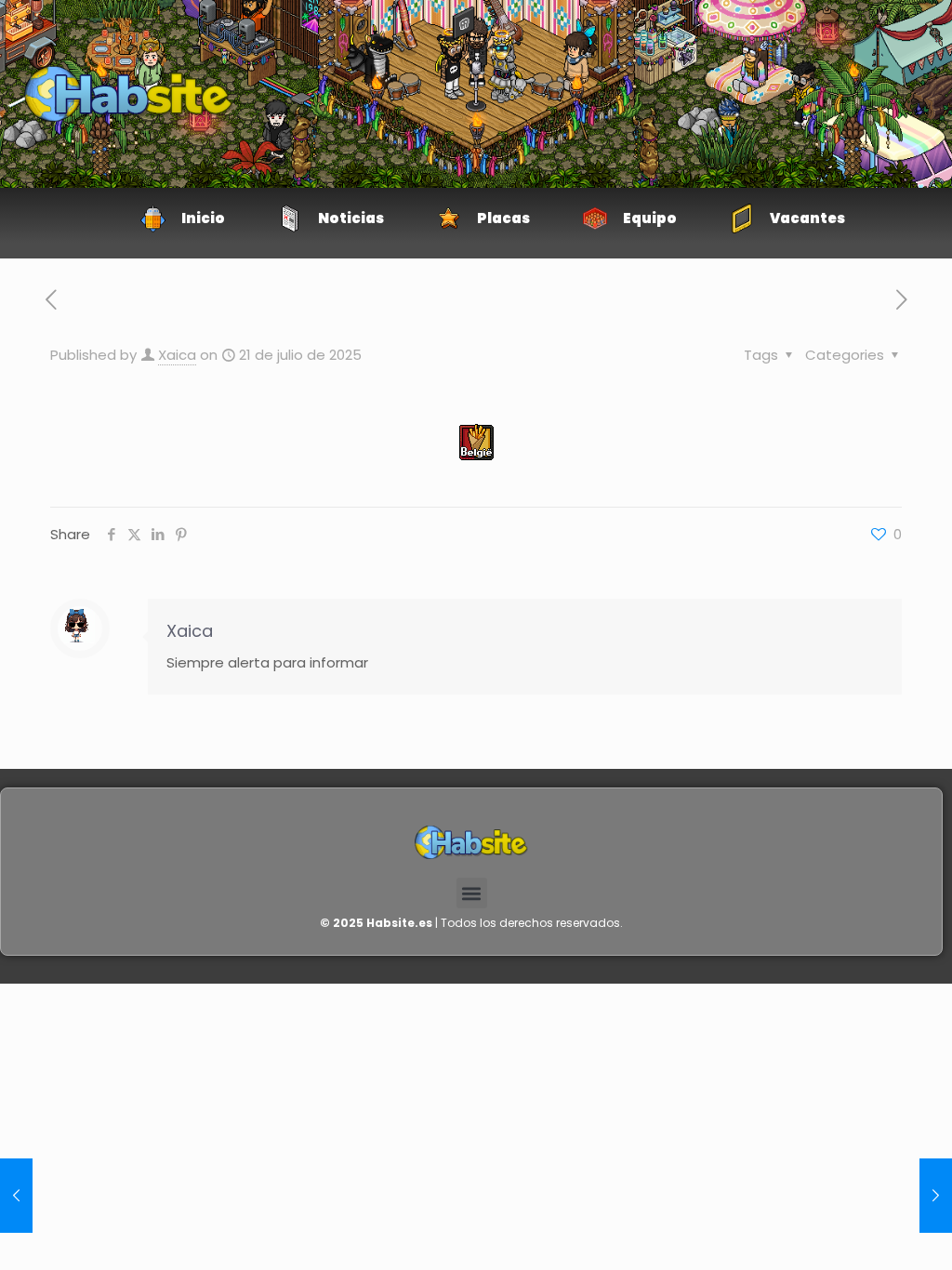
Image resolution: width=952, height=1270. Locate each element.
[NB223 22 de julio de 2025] (935, 1195)
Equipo (650, 218)
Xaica (177, 354)
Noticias (351, 218)
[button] (471, 893)
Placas (503, 218)
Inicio (203, 218)
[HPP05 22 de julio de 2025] (16, 1195)
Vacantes (807, 218)
